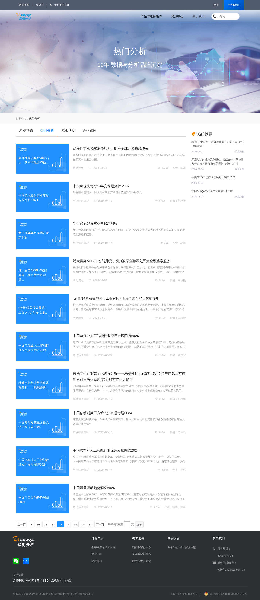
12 (53, 524)
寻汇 (39, 580)
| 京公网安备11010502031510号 (223, 594)
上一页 (22, 524)
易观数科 (56, 580)
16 (82, 524)
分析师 (30, 580)
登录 (216, 5)
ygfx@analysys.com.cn (231, 569)
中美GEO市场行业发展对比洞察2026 (213, 177)
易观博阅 (96, 561)
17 (90, 524)
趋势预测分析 (81, 355)
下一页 (100, 524)
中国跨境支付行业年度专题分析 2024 (101, 185)
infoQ (68, 580)
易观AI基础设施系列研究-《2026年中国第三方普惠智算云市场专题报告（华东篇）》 (217, 161)
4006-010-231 (61, 4)
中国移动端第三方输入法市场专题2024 (102, 412)
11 (45, 524)
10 (38, 524)
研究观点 (78, 167)
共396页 (113, 524)
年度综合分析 (81, 200)
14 (67, 524)
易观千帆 (96, 554)
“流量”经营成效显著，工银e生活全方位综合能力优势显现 (116, 298)
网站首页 (24, 4)
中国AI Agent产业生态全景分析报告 (212, 191)
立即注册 (234, 5)
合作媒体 (89, 130)
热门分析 (47, 130)
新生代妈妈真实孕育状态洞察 (95, 223)
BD (47, 580)
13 (60, 524)
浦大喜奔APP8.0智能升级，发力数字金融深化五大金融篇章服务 (121, 260)
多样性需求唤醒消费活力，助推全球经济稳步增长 (110, 148)
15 (75, 524)
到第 (120, 524)
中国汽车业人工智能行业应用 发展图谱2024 (106, 450)
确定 (139, 525)
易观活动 (68, 130)
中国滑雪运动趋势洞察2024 (94, 487)
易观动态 (26, 130)
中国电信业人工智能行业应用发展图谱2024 (106, 335)
